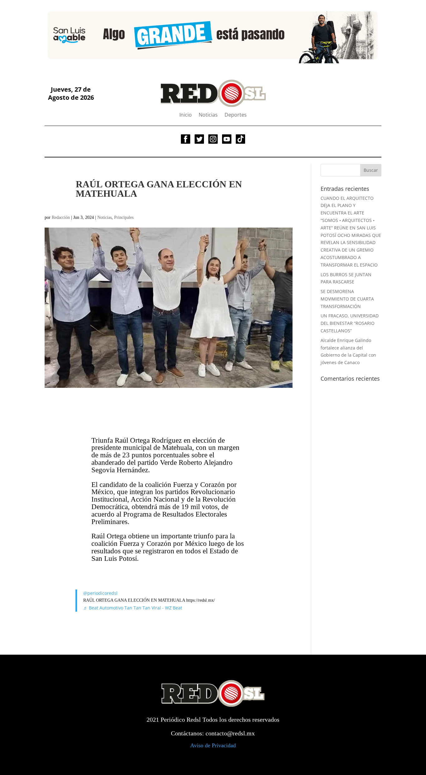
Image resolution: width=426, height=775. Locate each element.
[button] (54, 35)
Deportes (236, 115)
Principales (123, 217)
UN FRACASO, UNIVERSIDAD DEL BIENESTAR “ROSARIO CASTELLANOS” (350, 323)
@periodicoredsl (100, 593)
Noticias (208, 115)
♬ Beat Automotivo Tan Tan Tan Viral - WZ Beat (132, 608)
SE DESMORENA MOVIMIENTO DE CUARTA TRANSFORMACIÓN (347, 298)
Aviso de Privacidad (213, 745)
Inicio (185, 115)
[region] (213, 35)
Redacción (61, 217)
